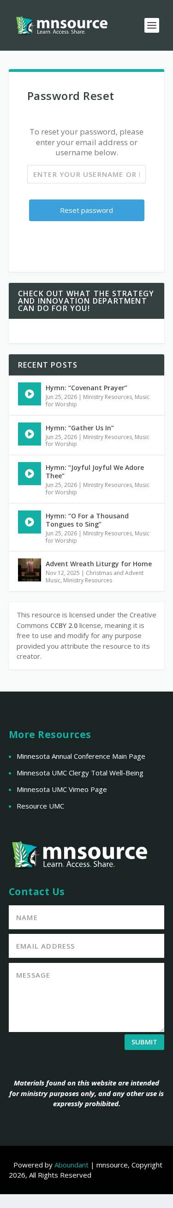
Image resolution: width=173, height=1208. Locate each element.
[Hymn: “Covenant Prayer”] (29, 393)
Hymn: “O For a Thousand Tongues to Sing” (87, 519)
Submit (144, 1041)
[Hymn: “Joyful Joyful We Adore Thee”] (29, 473)
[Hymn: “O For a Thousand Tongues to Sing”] (29, 522)
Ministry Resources (107, 397)
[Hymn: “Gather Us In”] (29, 434)
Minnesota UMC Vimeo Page (62, 789)
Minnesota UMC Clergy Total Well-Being (80, 772)
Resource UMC (40, 805)
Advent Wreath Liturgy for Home (99, 563)
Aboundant (71, 1164)
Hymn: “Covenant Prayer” (86, 387)
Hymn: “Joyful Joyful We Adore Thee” (95, 471)
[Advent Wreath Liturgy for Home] (29, 569)
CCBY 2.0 (64, 625)
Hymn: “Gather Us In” (80, 427)
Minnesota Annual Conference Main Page (81, 756)
